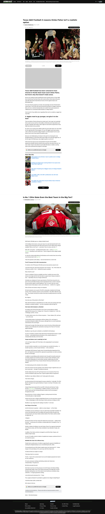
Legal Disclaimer (76, 506)
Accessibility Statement (30, 508)
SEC (24, 1)
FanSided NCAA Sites (40, 1)
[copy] (32, 27)
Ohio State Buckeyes (33, 495)
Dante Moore (32, 388)
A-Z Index (42, 508)
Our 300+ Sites (65, 504)
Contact (52, 504)
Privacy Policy (43, 506)
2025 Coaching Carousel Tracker (52, 1)
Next (58, 65)
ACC (34, 1)
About (14, 1)
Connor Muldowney (28, 24)
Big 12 (27, 1)
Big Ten (30, 1)
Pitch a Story (27, 506)
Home (26, 495)
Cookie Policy (65, 506)
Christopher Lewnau (29, 199)
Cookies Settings (54, 508)
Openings (42, 504)
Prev (28, 65)
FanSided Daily (76, 504)
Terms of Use (53, 506)
